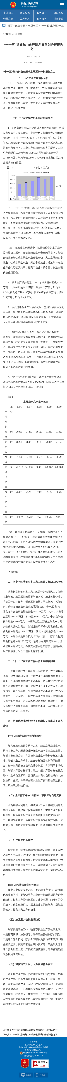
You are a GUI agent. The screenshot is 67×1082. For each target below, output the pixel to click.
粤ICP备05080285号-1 (33, 1050)
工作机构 (25, 18)
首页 (10, 25)
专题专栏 (33, 25)
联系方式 (33, 1042)
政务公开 (42, 12)
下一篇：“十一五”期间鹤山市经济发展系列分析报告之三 (30, 1034)
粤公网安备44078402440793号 (35, 1053)
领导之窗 (8, 18)
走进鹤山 (8, 12)
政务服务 (42, 18)
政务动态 (25, 12)
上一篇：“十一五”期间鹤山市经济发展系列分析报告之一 (30, 1030)
